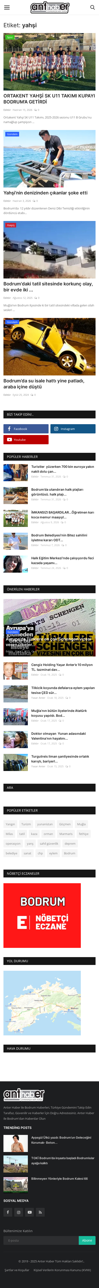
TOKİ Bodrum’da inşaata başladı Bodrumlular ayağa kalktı (62, 1160)
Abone (87, 1240)
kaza (34, 834)
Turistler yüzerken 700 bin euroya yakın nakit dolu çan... (62, 469)
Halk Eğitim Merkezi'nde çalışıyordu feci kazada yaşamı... (62, 560)
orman (48, 834)
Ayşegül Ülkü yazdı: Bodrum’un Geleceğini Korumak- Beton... (61, 1140)
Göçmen (65, 824)
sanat (27, 853)
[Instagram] (18, 1212)
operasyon (13, 843)
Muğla (81, 824)
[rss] (40, 1212)
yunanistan (45, 824)
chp (40, 853)
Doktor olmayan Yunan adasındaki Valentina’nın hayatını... (58, 736)
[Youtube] (29, 1212)
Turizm (26, 824)
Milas (9, 834)
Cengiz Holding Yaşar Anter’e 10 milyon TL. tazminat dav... (62, 667)
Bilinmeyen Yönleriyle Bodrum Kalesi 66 (59, 1178)
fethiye (83, 834)
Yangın (10, 824)
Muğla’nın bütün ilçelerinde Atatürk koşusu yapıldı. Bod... (59, 713)
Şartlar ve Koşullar (17, 1270)
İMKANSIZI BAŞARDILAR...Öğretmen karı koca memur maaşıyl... (62, 514)
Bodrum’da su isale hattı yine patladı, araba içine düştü (43, 384)
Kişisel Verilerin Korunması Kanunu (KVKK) (62, 1270)
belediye (11, 853)
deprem (70, 843)
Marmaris (66, 834)
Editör (7, 110)
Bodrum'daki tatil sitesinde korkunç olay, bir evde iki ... (48, 287)
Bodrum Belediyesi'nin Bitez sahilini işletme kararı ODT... (59, 537)
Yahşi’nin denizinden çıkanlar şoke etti (45, 193)
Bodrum (69, 853)
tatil (22, 834)
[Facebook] (7, 1212)
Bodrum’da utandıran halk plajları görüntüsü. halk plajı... (57, 491)
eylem (53, 853)
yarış (30, 843)
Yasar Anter (38, 697)
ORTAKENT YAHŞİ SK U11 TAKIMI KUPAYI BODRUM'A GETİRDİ (49, 99)
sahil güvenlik (49, 843)
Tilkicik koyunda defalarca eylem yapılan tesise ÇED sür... (63, 690)
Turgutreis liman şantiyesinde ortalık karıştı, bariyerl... (60, 758)
